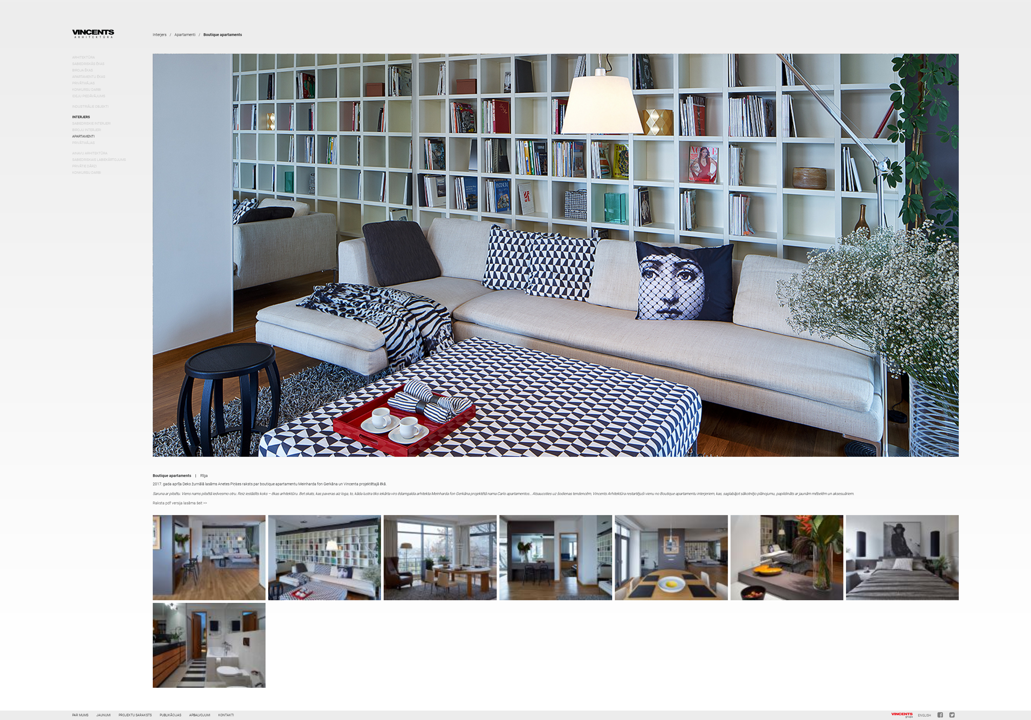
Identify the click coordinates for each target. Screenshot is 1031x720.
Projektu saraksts (135, 715)
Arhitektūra (83, 57)
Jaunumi (103, 715)
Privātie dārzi (84, 166)
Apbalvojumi (199, 715)
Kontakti (226, 715)
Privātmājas (83, 83)
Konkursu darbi (86, 90)
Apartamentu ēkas (88, 77)
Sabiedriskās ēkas (88, 64)
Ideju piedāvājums (88, 96)
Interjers (81, 117)
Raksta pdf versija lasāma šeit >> (180, 503)
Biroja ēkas (82, 70)
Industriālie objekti (90, 106)
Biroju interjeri (86, 130)
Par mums (80, 715)
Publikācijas (170, 715)
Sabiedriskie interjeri (91, 123)
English (924, 715)
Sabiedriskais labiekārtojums (99, 160)
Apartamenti (83, 136)
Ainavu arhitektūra (89, 153)
